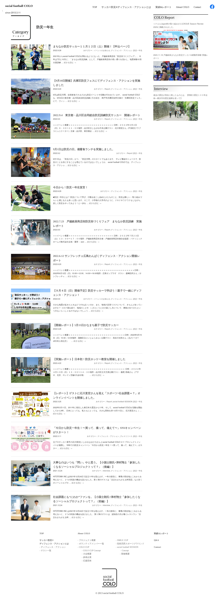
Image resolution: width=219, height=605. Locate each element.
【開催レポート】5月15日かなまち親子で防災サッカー (86, 325)
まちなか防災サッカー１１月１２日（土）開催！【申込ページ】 (92, 46)
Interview (106, 470)
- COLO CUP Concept (91, 550)
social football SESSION (122, 401)
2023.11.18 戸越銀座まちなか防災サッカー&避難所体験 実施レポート (180, 56)
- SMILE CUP (122, 540)
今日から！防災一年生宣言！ (70, 187)
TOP (94, 7)
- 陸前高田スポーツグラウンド (130, 544)
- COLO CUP (83, 547)
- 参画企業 (86, 557)
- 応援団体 (86, 561)
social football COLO (19, 5)
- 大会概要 (86, 554)
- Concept (125, 550)
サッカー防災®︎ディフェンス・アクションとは (126, 7)
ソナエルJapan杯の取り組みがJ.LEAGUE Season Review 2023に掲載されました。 (178, 25)
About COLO (182, 7)
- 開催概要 (125, 554)
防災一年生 (137, 50)
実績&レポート (163, 7)
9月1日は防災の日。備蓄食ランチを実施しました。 (84, 149)
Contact (197, 7)
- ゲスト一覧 (45, 550)
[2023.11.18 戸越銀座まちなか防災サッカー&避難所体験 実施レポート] (175, 71)
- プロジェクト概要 (87, 540)
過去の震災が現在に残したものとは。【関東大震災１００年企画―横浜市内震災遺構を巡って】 (180, 97)
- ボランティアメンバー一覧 (91, 544)
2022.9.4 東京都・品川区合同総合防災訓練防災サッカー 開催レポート (96, 115)
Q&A (156, 540)
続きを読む (70, 62)
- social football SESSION (127, 547)
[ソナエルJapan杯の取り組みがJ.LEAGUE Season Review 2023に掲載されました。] (175, 39)
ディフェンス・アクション (121, 50)
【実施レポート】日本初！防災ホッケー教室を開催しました (89, 359)
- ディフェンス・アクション (52, 547)
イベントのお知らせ (102, 50)
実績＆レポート (161, 533)
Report (107, 89)
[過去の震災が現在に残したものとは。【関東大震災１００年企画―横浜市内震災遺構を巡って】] (175, 111)
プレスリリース (126, 436)
